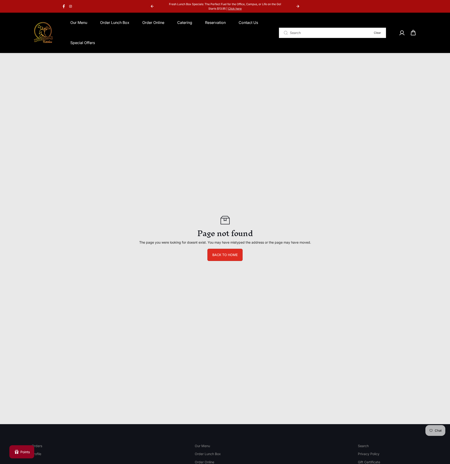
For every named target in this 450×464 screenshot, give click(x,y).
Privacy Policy (368, 454)
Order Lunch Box (114, 22)
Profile (36, 454)
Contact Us (248, 22)
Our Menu (78, 22)
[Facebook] (64, 6)
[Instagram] (70, 6)
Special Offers (82, 42)
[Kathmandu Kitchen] (43, 33)
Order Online (153, 22)
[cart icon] (413, 33)
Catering (184, 22)
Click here (235, 8)
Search (363, 446)
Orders (37, 446)
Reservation (215, 22)
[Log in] (402, 33)
